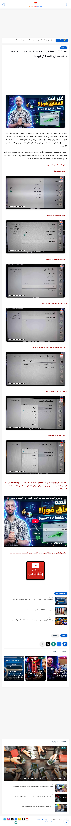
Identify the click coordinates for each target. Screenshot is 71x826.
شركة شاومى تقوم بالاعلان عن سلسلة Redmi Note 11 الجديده (34, 796)
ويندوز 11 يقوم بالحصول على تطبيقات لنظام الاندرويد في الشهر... (33, 786)
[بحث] (3, 4)
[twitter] (12, 819)
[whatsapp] (16, 822)
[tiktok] (23, 819)
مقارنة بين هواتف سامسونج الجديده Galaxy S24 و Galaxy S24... (34, 40)
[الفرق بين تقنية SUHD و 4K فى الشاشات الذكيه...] (61, 611)
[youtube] (27, 819)
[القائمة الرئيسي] (67, 4)
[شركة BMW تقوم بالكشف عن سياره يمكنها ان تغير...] (61, 808)
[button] (59, 644)
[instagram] (8, 819)
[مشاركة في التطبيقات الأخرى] (42, 644)
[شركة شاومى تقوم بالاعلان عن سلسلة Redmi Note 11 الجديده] (61, 798)
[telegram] (4, 819)
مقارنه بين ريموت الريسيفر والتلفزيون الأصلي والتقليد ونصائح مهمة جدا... (36, 675)
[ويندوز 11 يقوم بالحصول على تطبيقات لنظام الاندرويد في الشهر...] (61, 788)
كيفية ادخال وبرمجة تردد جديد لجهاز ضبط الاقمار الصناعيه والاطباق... (32, 620)
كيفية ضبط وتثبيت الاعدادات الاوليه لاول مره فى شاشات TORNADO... (32, 600)
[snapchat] (19, 819)
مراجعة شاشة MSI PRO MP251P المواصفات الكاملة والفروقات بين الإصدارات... (58, 673)
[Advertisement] (35, 23)
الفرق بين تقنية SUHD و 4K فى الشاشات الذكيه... (38, 610)
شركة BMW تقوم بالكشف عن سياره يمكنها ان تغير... (36, 807)
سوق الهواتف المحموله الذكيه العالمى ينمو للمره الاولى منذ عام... (40, 778)
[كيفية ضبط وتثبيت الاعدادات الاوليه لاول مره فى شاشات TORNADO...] (61, 601)
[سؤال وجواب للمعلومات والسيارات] (35, 4)
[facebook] (16, 819)
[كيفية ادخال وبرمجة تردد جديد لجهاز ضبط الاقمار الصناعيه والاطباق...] (61, 621)
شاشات (63, 47)
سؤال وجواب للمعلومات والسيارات (44, 820)
